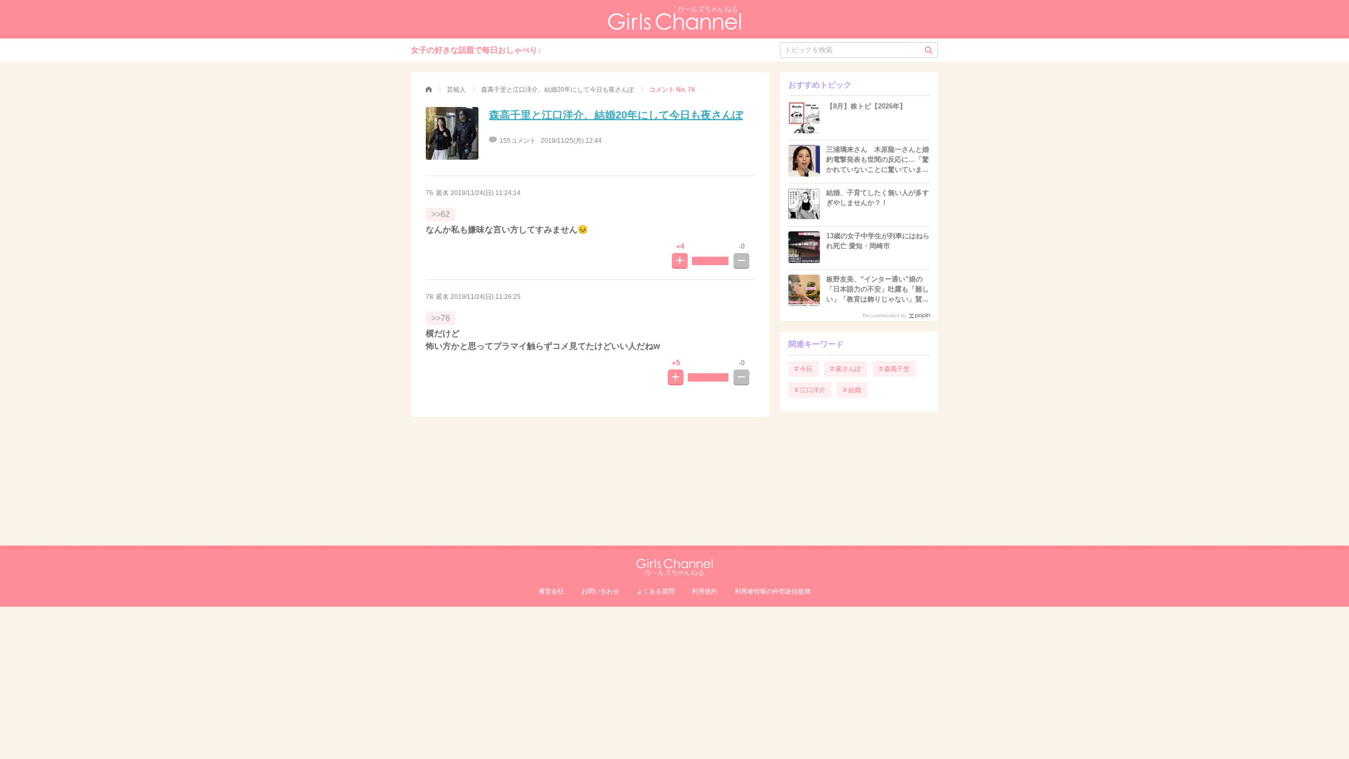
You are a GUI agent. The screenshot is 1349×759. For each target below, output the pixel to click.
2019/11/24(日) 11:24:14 (486, 193)
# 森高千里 (894, 369)
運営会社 (551, 591)
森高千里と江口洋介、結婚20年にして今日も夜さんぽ (616, 115)
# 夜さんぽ (845, 369)
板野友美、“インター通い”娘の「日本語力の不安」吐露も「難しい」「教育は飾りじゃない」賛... (877, 289)
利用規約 (704, 591)
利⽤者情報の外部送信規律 (772, 591)
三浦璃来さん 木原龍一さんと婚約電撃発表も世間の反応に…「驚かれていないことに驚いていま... (877, 159)
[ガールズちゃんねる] (429, 89)
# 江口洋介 (810, 390)
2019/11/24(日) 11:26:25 (486, 296)
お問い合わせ (600, 591)
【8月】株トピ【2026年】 (866, 106)
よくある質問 (655, 591)
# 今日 (804, 369)
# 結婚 (852, 390)
